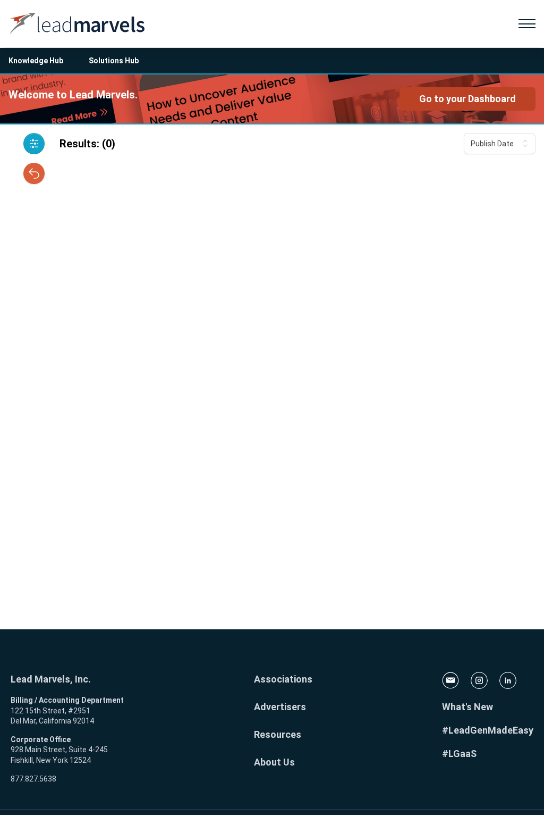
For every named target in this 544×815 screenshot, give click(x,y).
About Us (274, 762)
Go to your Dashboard (467, 98)
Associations (283, 679)
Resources (277, 734)
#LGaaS (459, 753)
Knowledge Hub (35, 60)
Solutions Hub (114, 60)
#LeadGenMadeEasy (487, 730)
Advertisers (280, 706)
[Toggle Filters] (34, 143)
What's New (467, 706)
